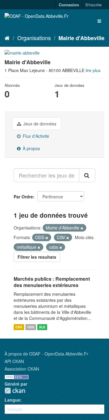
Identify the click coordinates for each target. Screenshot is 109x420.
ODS (30, 327)
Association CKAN (22, 369)
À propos (30, 148)
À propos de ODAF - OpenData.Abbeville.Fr (46, 354)
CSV (18, 327)
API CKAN (14, 361)
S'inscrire (93, 5)
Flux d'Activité (35, 136)
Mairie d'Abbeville (81, 38)
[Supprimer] (82, 228)
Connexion (69, 5)
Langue (12, 400)
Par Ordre (23, 197)
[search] (87, 175)
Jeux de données (39, 124)
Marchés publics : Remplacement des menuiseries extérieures (52, 282)
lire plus (93, 70)
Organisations (34, 38)
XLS (42, 327)
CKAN (15, 390)
